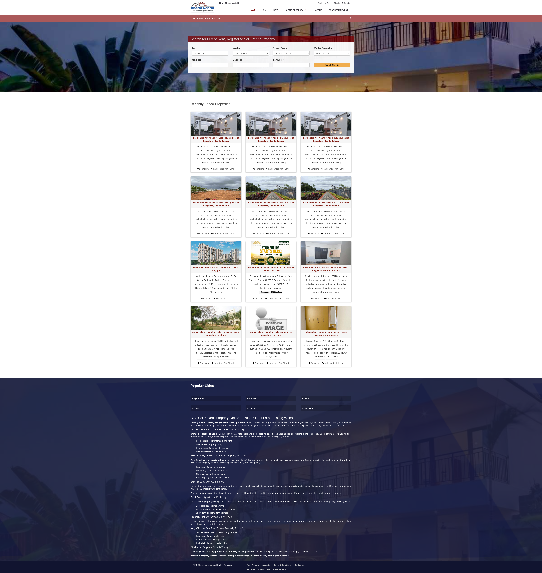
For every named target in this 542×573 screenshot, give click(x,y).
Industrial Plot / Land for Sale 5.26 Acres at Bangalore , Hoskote (271, 334)
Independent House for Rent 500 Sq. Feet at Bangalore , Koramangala (326, 334)
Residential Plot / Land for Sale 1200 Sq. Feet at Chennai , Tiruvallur (271, 269)
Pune (196, 408)
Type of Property (281, 48)
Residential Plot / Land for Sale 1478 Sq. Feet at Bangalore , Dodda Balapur (271, 139)
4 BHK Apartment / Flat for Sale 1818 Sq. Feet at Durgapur (216, 269)
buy (264, 10)
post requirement (338, 10)
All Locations (264, 569)
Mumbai (252, 398)
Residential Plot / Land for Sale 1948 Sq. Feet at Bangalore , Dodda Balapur (271, 204)
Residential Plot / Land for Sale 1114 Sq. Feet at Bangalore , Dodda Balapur (216, 204)
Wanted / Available (323, 48)
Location (237, 48)
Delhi (306, 398)
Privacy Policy (279, 569)
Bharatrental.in (205, 565)
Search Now (331, 65)
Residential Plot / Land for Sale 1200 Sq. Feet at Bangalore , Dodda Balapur (326, 204)
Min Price (196, 59)
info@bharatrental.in (230, 3)
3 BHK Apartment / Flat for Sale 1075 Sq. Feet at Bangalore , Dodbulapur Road (326, 269)
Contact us (299, 565)
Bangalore (308, 408)
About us (266, 565)
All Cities (251, 569)
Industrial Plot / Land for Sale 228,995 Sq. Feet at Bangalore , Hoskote (216, 334)
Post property (253, 565)
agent (318, 10)
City (194, 48)
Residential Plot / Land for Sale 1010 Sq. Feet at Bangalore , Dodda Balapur (326, 139)
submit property (296, 10)
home (252, 10)
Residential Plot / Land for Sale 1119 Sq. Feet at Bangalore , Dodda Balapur (216, 139)
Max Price (237, 59)
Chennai (252, 408)
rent (275, 10)
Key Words (278, 59)
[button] (271, 18)
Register (347, 3)
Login (337, 3)
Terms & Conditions (282, 565)
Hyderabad (198, 398)
